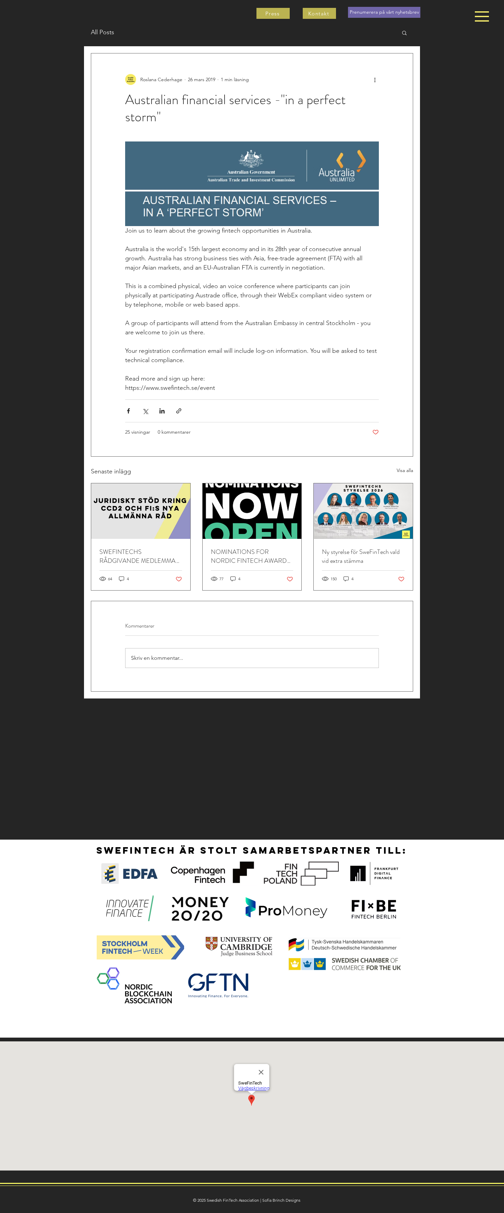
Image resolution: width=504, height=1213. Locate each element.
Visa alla (405, 470)
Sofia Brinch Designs (281, 1200)
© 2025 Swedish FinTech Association (226, 1200)
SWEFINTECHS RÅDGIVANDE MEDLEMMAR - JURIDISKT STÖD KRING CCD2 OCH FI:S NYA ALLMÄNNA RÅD (139, 556)
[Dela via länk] (179, 411)
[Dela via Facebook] (128, 411)
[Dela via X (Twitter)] (145, 411)
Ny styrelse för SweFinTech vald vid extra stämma (361, 556)
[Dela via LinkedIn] (162, 411)
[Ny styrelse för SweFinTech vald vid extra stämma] (363, 511)
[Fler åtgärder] (375, 79)
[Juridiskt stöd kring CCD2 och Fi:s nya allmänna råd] (140, 511)
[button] (482, 16)
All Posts (102, 32)
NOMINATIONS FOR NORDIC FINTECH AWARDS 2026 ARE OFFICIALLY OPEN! (250, 556)
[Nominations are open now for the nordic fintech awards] (252, 511)
